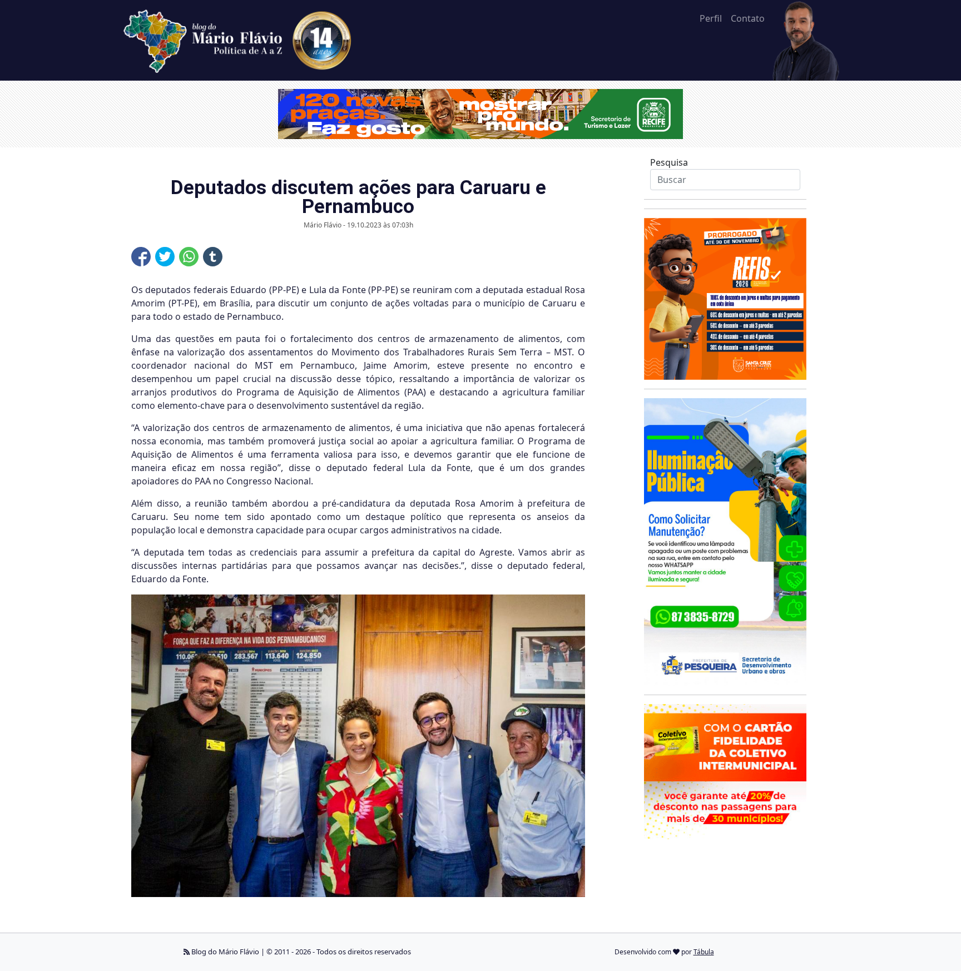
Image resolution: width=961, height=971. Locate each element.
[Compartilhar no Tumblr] (212, 256)
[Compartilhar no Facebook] (141, 256)
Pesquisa (669, 162)
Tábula (703, 952)
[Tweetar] (165, 256)
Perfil (711, 18)
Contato (748, 18)
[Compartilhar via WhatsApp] (189, 256)
